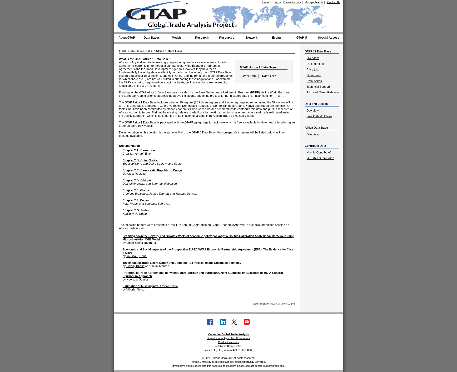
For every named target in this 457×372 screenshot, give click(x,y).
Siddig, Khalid (135, 266)
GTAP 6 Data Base (204, 132)
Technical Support (318, 86)
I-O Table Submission (320, 158)
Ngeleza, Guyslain (138, 279)
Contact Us (333, 2)
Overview (313, 58)
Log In (277, 2)
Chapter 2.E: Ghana (136, 190)
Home (265, 2)
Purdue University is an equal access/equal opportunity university (228, 361)
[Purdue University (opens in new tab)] (124, 4)
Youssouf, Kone (136, 256)
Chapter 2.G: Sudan (136, 210)
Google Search (314, 2)
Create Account (292, 2)
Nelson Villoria (244, 115)
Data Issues (314, 81)
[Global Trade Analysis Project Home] (156, 15)
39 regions (186, 102)
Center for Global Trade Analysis (228, 334)
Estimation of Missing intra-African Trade (150, 286)
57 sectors (278, 102)
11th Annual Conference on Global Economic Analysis (210, 225)
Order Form (314, 75)
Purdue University (228, 342)
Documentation (316, 64)
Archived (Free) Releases (323, 92)
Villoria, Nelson (136, 289)
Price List (312, 69)
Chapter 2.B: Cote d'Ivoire (140, 160)
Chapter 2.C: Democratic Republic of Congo (152, 170)
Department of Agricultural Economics (228, 338)
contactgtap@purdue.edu (269, 365)
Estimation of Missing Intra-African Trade (204, 115)
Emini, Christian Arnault (141, 243)
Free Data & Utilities (319, 116)
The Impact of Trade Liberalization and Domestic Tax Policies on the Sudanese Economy (182, 263)
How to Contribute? (319, 152)
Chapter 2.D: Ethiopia (137, 180)
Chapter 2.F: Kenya (136, 200)
